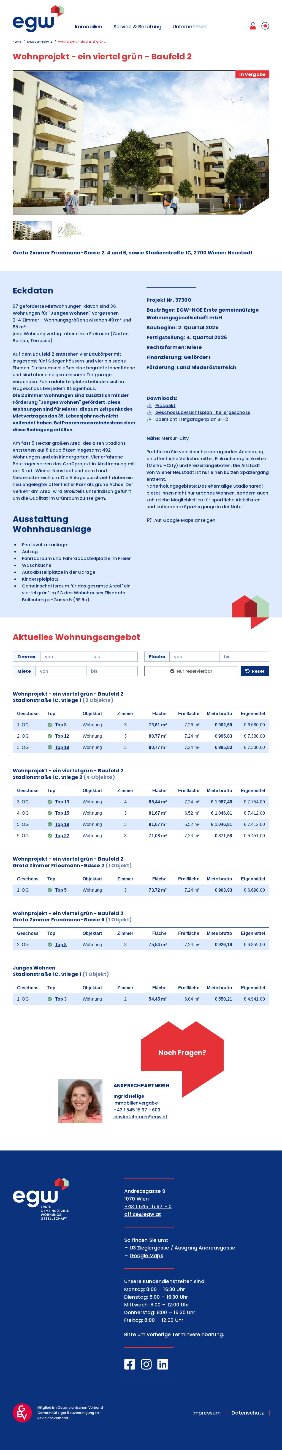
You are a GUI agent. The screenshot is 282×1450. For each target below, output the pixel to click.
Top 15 (62, 813)
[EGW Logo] (38, 18)
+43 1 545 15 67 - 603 (136, 1110)
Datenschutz (248, 1412)
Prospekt (165, 405)
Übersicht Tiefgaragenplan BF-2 (191, 419)
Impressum (206, 1412)
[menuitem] (252, 26)
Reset (258, 671)
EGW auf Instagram (146, 1364)
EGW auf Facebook (129, 1364)
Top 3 (61, 999)
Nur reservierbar (194, 671)
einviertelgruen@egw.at (140, 1117)
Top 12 (62, 736)
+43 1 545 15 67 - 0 (148, 1206)
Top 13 (62, 802)
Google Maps (146, 1255)
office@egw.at (142, 1214)
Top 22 (62, 835)
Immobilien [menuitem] (88, 26)
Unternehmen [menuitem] (190, 26)
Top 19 (62, 747)
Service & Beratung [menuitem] (137, 26)
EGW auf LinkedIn (162, 1364)
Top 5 (61, 890)
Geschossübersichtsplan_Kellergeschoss (202, 412)
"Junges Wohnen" (69, 313)
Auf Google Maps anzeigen (184, 520)
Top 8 (61, 725)
